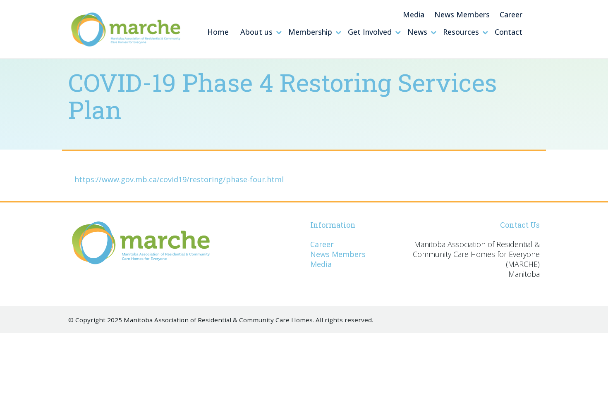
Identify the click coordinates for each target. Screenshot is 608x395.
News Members (462, 14)
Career (511, 14)
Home (218, 32)
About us (256, 32)
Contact (508, 32)
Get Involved (370, 32)
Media (413, 14)
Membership (310, 32)
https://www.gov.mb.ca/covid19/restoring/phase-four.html (179, 179)
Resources (461, 32)
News (417, 32)
